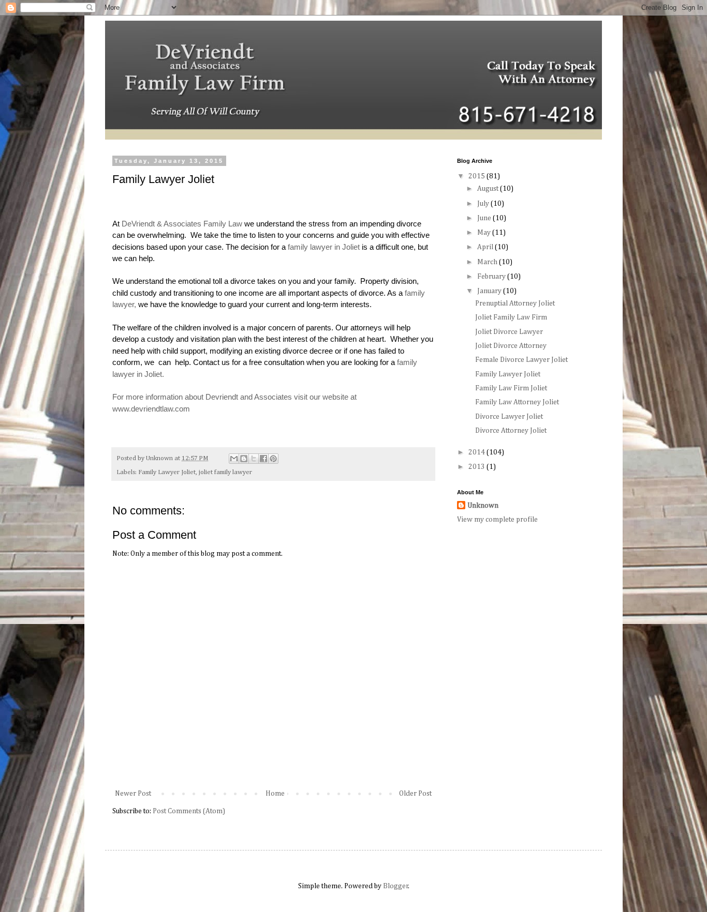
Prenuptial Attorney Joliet (515, 303)
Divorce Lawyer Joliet (509, 416)
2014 (477, 452)
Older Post (415, 793)
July (484, 203)
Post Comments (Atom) (189, 811)
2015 (477, 176)
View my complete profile (497, 519)
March (488, 262)
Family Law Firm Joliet (511, 388)
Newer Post (133, 793)
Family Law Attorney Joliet (517, 402)
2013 (477, 466)
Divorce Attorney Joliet (511, 430)
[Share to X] (253, 458)
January (490, 291)
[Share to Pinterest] (273, 458)
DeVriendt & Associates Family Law (182, 223)
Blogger (395, 886)
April (486, 247)
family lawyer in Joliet (324, 246)
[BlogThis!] (244, 458)
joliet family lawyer (225, 472)
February (492, 276)
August (488, 188)
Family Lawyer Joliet (167, 472)
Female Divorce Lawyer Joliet (521, 359)
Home (275, 793)
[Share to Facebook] (263, 458)
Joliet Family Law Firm (511, 317)
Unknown (482, 505)
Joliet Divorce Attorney (511, 345)
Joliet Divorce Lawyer (509, 332)
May (484, 232)
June (485, 218)
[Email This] (234, 458)
